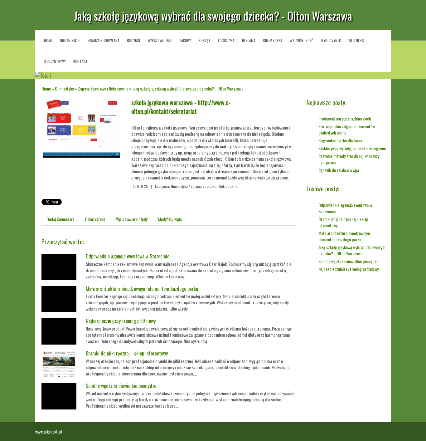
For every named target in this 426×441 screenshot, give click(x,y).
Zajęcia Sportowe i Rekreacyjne (103, 88)
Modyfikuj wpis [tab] (170, 219)
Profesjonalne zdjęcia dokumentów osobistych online (346, 129)
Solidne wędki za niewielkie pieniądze (121, 386)
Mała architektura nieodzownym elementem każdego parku (142, 288)
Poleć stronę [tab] (95, 219)
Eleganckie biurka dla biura (340, 140)
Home (46, 88)
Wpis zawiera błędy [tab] (132, 219)
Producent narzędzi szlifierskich (344, 118)
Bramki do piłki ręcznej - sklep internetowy (127, 353)
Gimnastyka (64, 88)
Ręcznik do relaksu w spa (338, 170)
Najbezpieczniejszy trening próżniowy (121, 321)
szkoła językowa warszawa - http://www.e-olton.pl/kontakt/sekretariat (180, 107)
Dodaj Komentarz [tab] (60, 219)
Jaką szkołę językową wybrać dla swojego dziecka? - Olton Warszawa (187, 88)
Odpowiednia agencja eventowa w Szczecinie (127, 256)
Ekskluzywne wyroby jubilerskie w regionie (352, 148)
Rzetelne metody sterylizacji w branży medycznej (348, 159)
